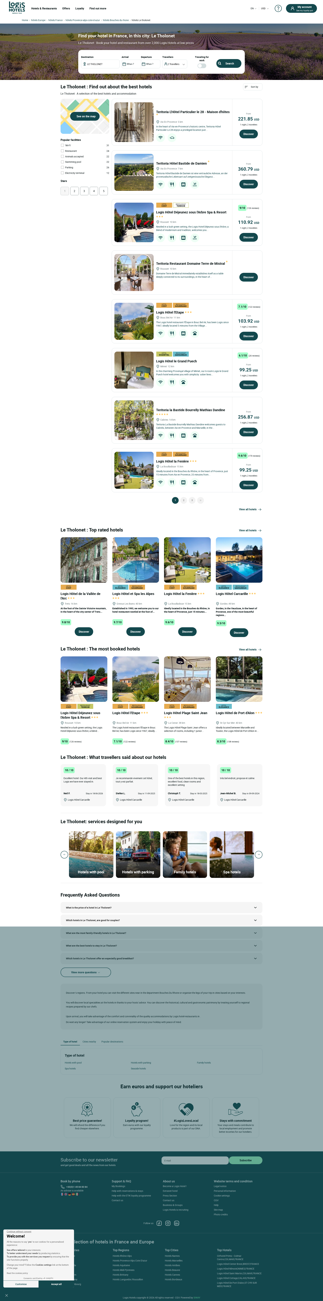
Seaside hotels (138, 1068)
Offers (66, 8)
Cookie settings (222, 1195)
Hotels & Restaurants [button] (44, 8)
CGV (216, 1200)
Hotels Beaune (172, 1270)
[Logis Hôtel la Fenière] (134, 470)
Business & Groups (173, 1205)
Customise (21, 1284)
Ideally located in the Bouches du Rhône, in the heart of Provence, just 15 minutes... (187, 610)
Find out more (97, 8)
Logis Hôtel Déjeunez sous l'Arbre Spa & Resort (80, 715)
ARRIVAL (125, 57)
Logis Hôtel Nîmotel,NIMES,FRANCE (235, 1268)
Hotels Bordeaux (173, 1279)
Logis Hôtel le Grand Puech (177, 361)
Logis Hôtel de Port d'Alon (235, 713)
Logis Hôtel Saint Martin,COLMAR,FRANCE (239, 1273)
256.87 (248, 417)
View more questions (84, 972)
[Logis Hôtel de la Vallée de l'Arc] (84, 559)
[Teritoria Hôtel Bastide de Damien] (134, 172)
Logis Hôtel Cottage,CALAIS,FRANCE (236, 1278)
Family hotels (204, 1062)
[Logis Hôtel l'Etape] (134, 321)
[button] (7, 1295)
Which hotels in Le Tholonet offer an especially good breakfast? (100, 958)
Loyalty (79, 8)
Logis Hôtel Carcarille (232, 593)
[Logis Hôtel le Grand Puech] (134, 370)
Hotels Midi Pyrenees (123, 1270)
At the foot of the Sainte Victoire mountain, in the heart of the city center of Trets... (83, 610)
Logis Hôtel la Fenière (173, 461)
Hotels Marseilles (174, 1260)
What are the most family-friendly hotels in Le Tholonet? (96, 933)
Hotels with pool (73, 1062)
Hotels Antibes (172, 1265)
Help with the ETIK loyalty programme (131, 1195)
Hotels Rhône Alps (122, 1255)
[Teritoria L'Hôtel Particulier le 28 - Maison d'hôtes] (134, 122)
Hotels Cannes (172, 1274)
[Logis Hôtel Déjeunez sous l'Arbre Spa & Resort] (134, 222)
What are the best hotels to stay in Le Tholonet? (91, 945)
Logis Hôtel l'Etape (170, 312)
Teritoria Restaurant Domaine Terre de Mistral (191, 263)
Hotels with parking (141, 1062)
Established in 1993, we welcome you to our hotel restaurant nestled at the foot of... (135, 610)
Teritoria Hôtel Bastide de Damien (182, 163)
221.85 (248, 118)
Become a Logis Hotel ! (175, 1186)
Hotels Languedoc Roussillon (128, 1279)
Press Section (170, 1195)
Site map (218, 1209)
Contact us (117, 1200)
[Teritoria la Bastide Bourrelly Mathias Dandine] (134, 420)
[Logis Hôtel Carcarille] (239, 559)
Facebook (159, 1223)
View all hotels (248, 509)
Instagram (168, 1223)
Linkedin (177, 1223)
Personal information (225, 1190)
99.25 (248, 369)
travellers (167, 57)
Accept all (56, 1284)
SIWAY (196, 1297)
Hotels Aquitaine (121, 1265)
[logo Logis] (17, 7)
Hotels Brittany (120, 1274)
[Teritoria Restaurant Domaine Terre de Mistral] (134, 272)
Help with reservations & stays (127, 1190)
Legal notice (220, 1186)
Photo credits (221, 1214)
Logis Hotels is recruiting (175, 1209)
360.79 (248, 169)
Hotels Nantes (172, 1255)
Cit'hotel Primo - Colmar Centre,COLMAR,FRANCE (230, 1257)
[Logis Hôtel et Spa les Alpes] (135, 559)
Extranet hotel (170, 1190)
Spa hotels (70, 1068)
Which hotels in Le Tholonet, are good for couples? (93, 920)
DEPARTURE (146, 57)
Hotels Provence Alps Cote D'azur (130, 1260)
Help (216, 1205)
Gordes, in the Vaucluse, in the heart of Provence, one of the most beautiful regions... (236, 612)
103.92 (248, 321)
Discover (248, 134)
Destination (87, 57)
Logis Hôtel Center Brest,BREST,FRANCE (238, 1263)
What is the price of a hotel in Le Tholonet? (89, 907)
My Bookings (118, 1186)
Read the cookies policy (17, 1273)
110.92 (248, 222)
